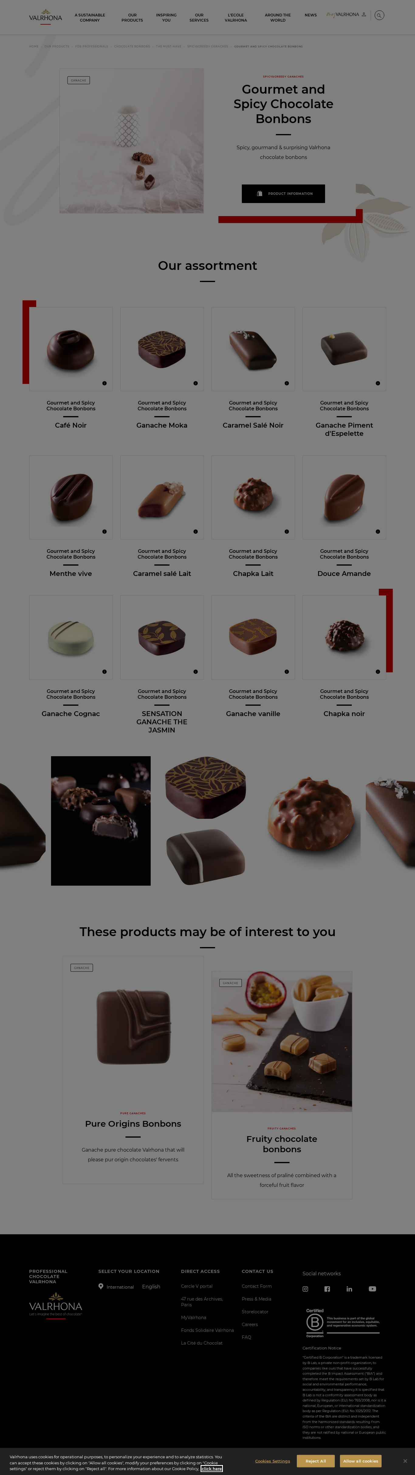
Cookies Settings (272, 1460)
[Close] (405, 1461)
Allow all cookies (360, 1460)
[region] (207, 1461)
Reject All (316, 1460)
